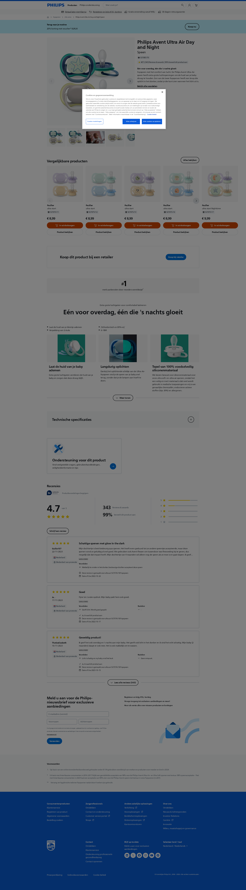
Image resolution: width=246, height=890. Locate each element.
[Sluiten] (162, 92)
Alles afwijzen (131, 121)
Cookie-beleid (151, 114)
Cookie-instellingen (94, 121)
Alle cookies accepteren (152, 121)
